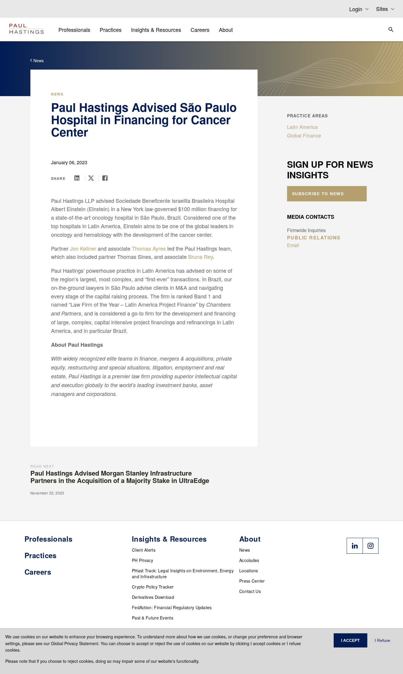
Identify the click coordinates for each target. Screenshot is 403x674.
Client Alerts (143, 550)
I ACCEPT (350, 640)
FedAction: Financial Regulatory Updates (172, 607)
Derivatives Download (153, 597)
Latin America (302, 127)
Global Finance (304, 135)
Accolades (249, 560)
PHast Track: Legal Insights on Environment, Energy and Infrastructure (183, 573)
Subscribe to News (318, 193)
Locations (248, 570)
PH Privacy (142, 560)
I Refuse (382, 640)
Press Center (252, 581)
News (244, 550)
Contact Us (250, 591)
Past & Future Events (152, 618)
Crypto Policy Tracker (152, 587)
